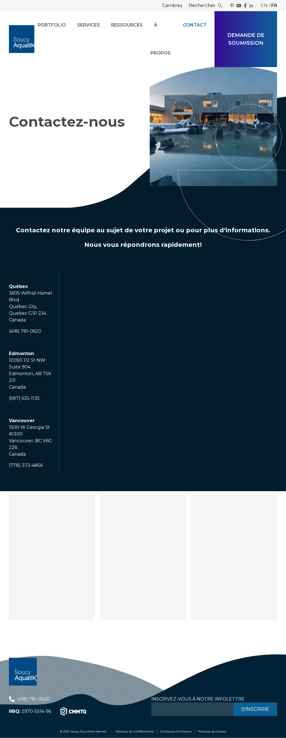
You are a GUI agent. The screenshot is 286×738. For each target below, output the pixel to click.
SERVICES (88, 25)
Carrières (172, 5)
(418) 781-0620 (33, 699)
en (264, 5)
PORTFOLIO (52, 25)
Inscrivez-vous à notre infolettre (198, 699)
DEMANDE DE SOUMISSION (245, 39)
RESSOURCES (127, 25)
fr (274, 5)
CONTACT (195, 25)
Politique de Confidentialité (135, 731)
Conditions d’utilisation (176, 731)
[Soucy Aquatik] (21, 39)
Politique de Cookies (212, 731)
